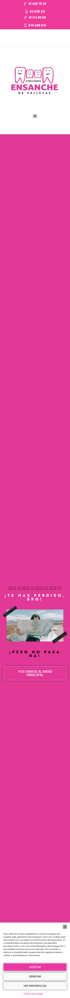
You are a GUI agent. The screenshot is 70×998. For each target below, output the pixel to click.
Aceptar (35, 967)
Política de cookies (33, 993)
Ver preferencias (35, 986)
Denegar (35, 976)
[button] (65, 926)
